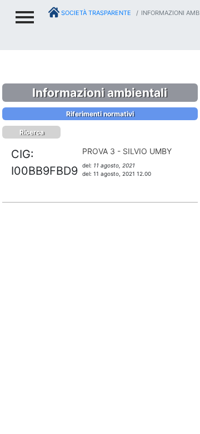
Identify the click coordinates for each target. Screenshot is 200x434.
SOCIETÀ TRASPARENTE (95, 13)
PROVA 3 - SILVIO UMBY (127, 151)
